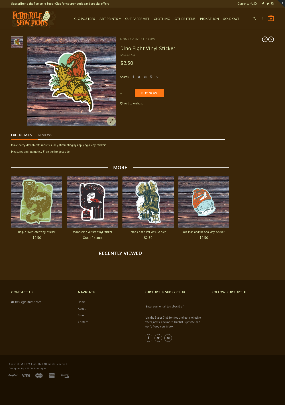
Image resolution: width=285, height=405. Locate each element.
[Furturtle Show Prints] (33, 19)
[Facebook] (263, 3)
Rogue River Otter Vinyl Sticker (36, 232)
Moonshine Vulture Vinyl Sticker (92, 232)
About (82, 309)
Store (81, 315)
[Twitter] (268, 3)
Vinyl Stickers (143, 39)
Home (124, 39)
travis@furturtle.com (28, 302)
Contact (83, 322)
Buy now (149, 93)
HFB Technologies (35, 368)
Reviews (45, 135)
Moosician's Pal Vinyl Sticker (148, 232)
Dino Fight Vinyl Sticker (147, 48)
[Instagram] (272, 3)
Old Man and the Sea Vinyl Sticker (203, 232)
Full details (21, 135)
